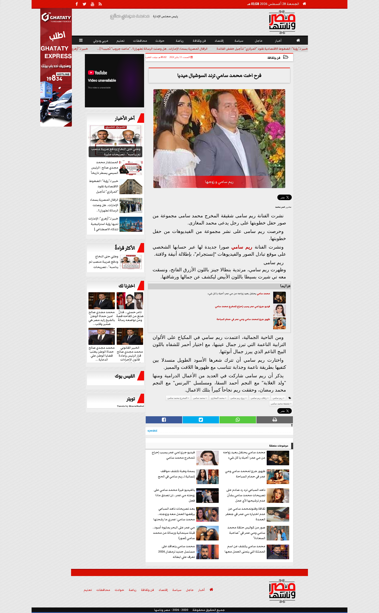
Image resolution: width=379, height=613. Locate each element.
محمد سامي (263, 293)
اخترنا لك (126, 285)
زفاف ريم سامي (259, 398)
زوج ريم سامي (237, 398)
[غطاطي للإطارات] (56, 125)
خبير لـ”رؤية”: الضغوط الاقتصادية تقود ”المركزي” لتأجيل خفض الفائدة (262, 48)
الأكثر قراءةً (125, 248)
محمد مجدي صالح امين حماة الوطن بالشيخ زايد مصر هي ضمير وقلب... (101, 318)
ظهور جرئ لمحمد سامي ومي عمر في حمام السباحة (243, 319)
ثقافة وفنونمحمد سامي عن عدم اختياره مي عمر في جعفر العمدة (245, 514)
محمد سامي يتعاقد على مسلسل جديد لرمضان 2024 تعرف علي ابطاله (176, 551)
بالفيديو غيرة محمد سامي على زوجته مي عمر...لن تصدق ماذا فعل (174, 495)
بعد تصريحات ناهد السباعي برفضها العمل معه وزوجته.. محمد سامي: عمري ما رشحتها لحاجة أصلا (174, 514)
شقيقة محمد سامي (280, 403)
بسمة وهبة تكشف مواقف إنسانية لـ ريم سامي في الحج (176, 474)
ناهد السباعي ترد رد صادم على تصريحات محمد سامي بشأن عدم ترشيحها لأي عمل (245, 495)
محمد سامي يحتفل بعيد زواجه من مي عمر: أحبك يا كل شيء (244, 455)
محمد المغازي (217, 398)
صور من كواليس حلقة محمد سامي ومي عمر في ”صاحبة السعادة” (246, 532)
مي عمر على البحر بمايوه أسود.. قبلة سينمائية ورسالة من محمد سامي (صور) (174, 532)
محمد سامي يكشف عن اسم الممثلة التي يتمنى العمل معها (245, 549)
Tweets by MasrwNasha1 (130, 406)
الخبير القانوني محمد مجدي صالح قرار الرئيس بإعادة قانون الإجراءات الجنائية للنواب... (130, 355)
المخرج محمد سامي (177, 398)
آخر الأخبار (125, 118)
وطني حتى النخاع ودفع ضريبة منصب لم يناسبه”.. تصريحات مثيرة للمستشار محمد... (116, 262)
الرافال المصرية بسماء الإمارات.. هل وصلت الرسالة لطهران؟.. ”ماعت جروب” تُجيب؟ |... (152, 48)
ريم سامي (241, 247)
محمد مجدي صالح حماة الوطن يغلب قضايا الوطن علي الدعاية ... (102, 353)
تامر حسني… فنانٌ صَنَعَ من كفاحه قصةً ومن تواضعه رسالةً (130, 316)
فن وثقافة (273, 58)
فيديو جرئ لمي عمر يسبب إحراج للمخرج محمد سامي (242, 306)
